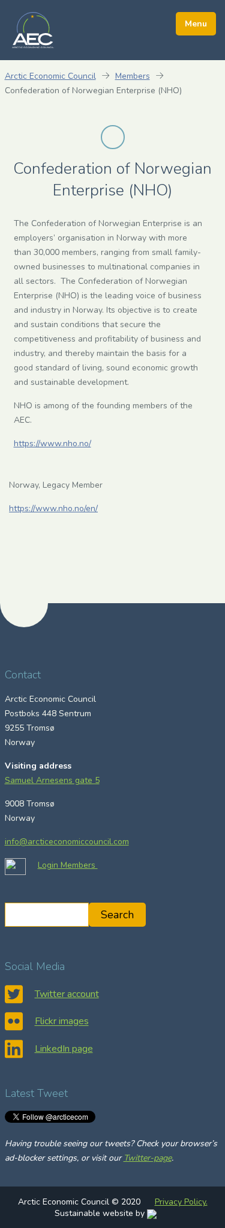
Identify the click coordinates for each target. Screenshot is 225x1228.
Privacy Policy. (181, 1202)
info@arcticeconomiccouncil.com (67, 841)
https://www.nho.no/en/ (53, 508)
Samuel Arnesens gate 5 (52, 780)
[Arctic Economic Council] (33, 29)
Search (117, 914)
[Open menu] (196, 23)
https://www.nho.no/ (52, 443)
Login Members (68, 865)
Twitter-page (148, 1158)
